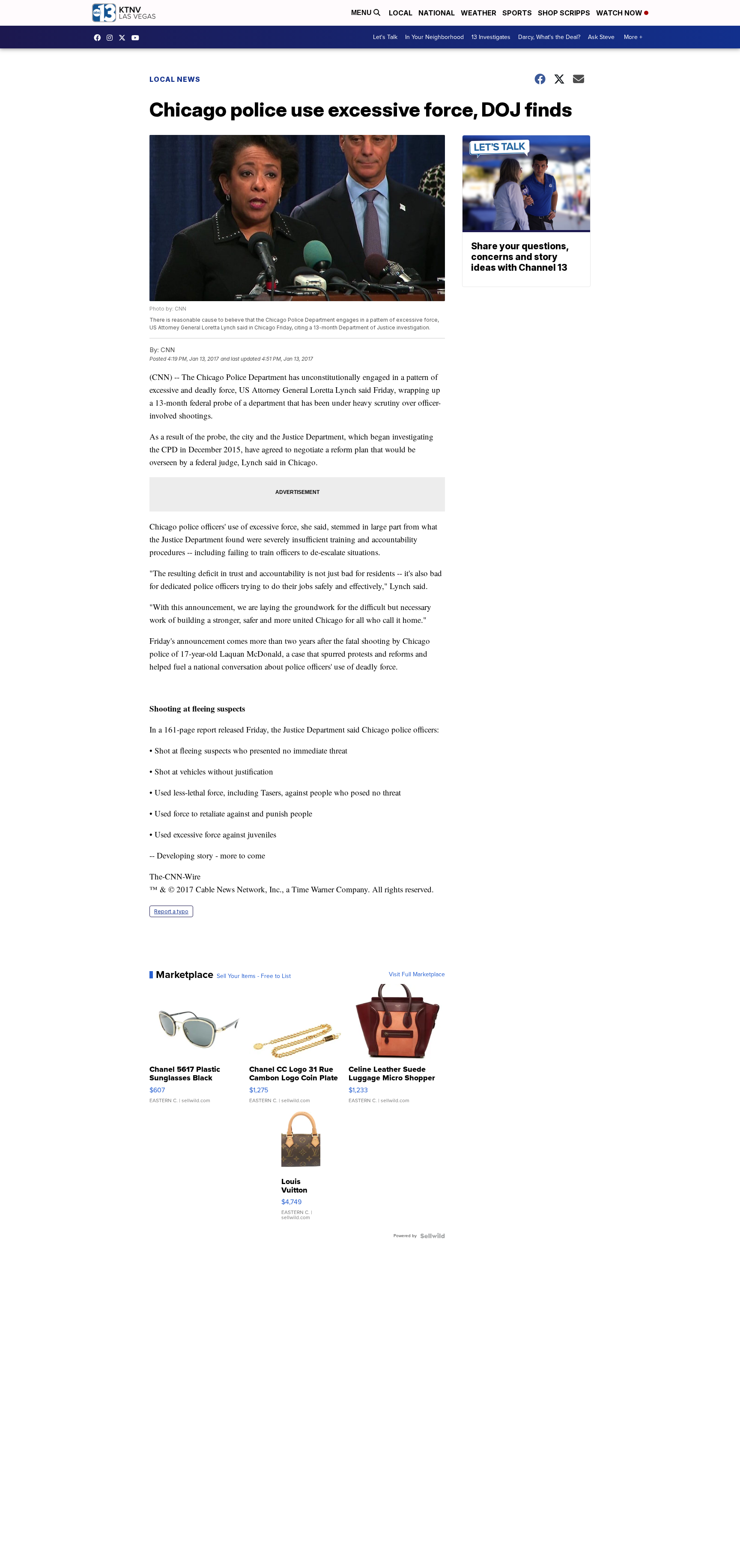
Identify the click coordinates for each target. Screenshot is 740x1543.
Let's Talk (385, 37)
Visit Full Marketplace (417, 975)
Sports (517, 13)
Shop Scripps (564, 13)
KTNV (124, 37)
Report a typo (171, 911)
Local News (174, 79)
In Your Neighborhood (434, 37)
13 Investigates (490, 37)
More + (633, 37)
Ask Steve (601, 37)
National (436, 13)
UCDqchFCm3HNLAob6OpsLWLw (137, 37)
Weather (478, 13)
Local (400, 13)
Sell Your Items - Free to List (254, 976)
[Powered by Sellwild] (432, 1236)
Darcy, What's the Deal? (549, 37)
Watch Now (620, 13)
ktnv (112, 37)
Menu (362, 12)
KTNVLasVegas (99, 37)
